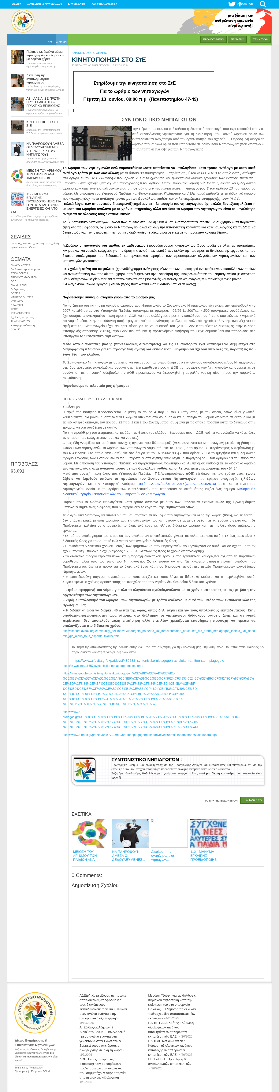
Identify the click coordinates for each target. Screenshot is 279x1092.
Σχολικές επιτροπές (22, 317)
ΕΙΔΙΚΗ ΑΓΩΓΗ (19, 285)
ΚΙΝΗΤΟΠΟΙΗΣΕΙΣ (22, 297)
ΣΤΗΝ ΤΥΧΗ (260, 39)
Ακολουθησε (244, 4)
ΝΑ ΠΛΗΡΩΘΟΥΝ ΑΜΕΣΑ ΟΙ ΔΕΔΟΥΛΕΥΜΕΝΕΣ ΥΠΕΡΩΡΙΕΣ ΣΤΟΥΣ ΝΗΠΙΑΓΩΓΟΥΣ (44, 149)
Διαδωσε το (254, 800)
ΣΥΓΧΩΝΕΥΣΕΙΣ (20, 313)
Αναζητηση (262, 4)
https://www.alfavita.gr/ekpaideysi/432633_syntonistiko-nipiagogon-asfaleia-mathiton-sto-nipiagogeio (148, 660)
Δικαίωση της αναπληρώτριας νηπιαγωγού (37, 78)
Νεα (50, 42)
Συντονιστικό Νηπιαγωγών (44, 3)
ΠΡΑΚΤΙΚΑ (17, 305)
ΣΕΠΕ (14, 309)
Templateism (36, 1067)
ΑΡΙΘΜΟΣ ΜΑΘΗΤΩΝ (24, 277)
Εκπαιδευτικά (76, 3)
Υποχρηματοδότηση (23, 325)
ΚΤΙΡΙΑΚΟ (17, 301)
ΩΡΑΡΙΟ (15, 329)
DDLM (46, 1071)
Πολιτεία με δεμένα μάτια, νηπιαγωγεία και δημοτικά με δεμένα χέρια (45, 55)
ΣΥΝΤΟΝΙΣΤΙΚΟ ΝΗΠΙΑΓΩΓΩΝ (91, 65)
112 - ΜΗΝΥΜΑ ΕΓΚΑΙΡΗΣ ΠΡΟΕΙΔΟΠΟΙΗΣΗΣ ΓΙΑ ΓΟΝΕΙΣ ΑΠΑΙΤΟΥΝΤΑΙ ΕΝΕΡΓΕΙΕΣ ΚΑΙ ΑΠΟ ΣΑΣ (36, 203)
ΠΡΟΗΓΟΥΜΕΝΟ (213, 39)
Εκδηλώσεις (18, 289)
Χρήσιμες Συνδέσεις (104, 3)
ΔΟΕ (13, 281)
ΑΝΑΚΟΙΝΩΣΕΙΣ (20, 265)
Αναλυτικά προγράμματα (25, 269)
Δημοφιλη (62, 42)
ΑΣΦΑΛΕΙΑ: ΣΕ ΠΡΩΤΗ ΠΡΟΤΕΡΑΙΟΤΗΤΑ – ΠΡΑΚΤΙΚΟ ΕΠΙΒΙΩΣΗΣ (43, 102)
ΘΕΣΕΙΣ (15, 293)
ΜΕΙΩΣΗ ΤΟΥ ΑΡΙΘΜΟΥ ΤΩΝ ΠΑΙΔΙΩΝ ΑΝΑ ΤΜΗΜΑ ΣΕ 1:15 (43, 174)
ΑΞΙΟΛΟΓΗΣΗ (19, 273)
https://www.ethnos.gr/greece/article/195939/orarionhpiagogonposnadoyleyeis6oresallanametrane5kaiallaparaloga (140, 734)
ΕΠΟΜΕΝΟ (237, 39)
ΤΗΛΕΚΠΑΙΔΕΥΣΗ (21, 321)
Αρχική (16, 3)
